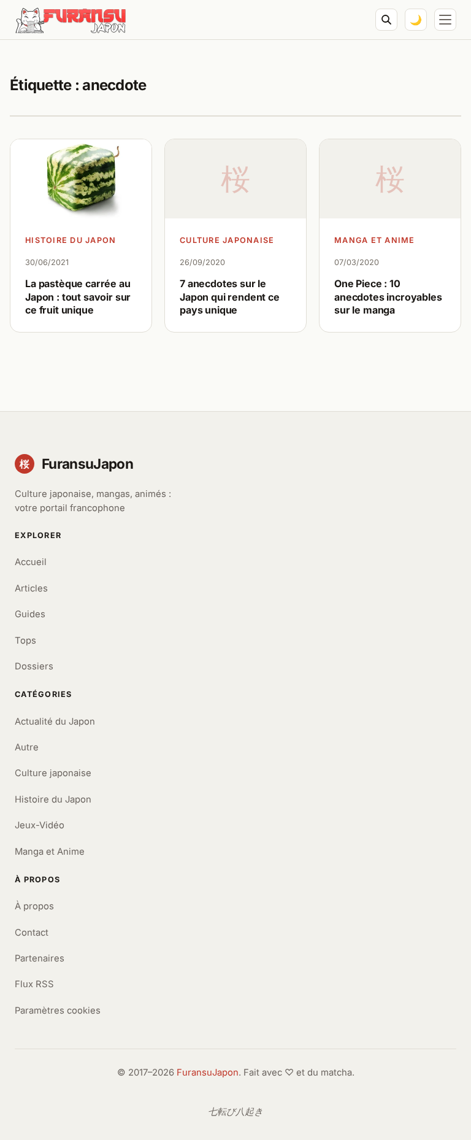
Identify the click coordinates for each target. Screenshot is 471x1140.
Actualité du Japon (55, 721)
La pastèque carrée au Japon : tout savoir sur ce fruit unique (78, 296)
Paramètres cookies (58, 1010)
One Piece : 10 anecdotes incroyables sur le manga (388, 296)
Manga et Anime (374, 240)
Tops (25, 640)
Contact (31, 932)
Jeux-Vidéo (39, 825)
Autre (27, 747)
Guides (30, 614)
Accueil (31, 562)
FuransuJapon (208, 1072)
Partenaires (39, 958)
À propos (34, 906)
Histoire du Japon (71, 240)
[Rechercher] (386, 20)
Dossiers (34, 666)
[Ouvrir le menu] (445, 20)
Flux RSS (34, 984)
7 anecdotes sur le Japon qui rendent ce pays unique (230, 296)
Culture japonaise (227, 240)
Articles (31, 588)
